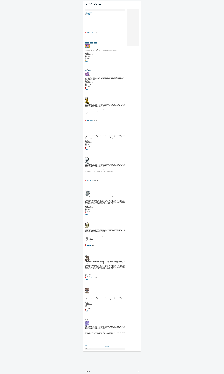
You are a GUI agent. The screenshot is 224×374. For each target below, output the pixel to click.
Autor (94, 28)
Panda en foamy (89, 148)
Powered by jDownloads (105, 346)
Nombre (91, 28)
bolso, (86, 70)
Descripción (92, 12)
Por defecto (86, 28)
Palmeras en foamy (90, 120)
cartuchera (90, 70)
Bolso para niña (89, 59)
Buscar (89, 13)
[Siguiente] (86, 25)
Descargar (86, 34)
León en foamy (89, 212)
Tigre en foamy (89, 88)
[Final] (86, 26)
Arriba (89, 14)
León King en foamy (90, 277)
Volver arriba (137, 371)
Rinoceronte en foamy (90, 180)
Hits (99, 28)
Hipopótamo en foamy (90, 310)
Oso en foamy (89, 245)
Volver (86, 345)
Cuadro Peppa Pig (90, 32)
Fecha (97, 28)
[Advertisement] (133, 27)
